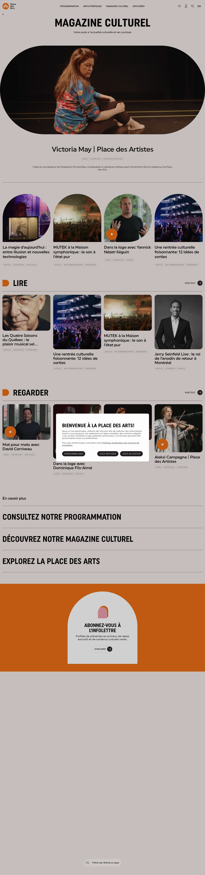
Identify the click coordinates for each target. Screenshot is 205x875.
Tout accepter (131, 453)
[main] (102, 437)
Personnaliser (73, 453)
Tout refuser (108, 453)
